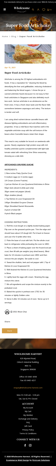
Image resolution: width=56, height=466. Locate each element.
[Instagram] (30, 445)
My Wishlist (28, 415)
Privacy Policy (28, 430)
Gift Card (28, 426)
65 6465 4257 (30, 380)
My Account (28, 407)
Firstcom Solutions (41, 460)
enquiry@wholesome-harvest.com (28, 387)
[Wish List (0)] (43, 9)
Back (9, 331)
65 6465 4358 (31, 376)
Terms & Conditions (28, 433)
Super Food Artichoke (32, 36)
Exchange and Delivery (28, 419)
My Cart (28, 411)
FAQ (28, 422)
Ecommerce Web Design (17, 460)
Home (5, 36)
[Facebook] (25, 445)
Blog (13, 36)
